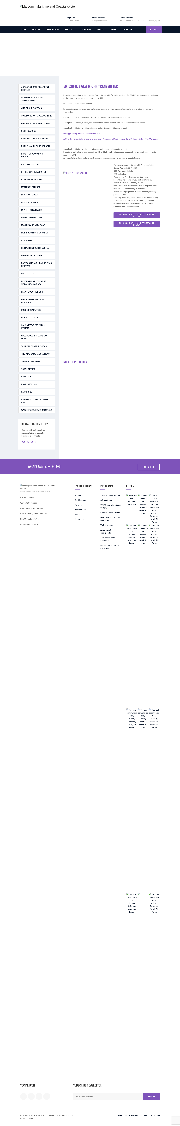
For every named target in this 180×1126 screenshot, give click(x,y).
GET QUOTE (154, 29)
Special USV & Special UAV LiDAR (34, 337)
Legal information (152, 1115)
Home (23, 29)
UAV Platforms (29, 384)
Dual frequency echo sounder (32, 155)
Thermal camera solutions (35, 354)
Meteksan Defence (30, 187)
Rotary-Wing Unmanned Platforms (33, 301)
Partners (69, 29)
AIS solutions (106, 500)
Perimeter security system (35, 248)
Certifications (52, 29)
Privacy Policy (135, 1115)
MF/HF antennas (29, 195)
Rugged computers (31, 310)
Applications (85, 29)
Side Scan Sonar (29, 317)
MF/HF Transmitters (31, 217)
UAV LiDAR (26, 377)
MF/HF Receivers (29, 202)
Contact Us (127, 29)
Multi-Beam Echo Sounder (34, 233)
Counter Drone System (110, 513)
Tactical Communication (34, 346)
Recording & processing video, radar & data (33, 282)
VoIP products (106, 525)
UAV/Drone (26, 392)
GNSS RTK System (30, 164)
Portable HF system (31, 255)
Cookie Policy (120, 1115)
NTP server (27, 240)
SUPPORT (101, 29)
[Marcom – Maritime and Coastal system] (49, 6)
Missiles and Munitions (33, 225)
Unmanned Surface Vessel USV (34, 401)
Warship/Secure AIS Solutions (36, 410)
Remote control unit (32, 292)
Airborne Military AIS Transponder (32, 99)
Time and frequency (31, 361)
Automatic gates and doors (35, 123)
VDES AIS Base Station (110, 495)
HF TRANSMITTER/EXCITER (33, 172)
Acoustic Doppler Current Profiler (35, 88)
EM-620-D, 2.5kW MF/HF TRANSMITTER (90, 86)
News (77, 514)
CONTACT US (148, 467)
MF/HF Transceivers (31, 210)
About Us (36, 29)
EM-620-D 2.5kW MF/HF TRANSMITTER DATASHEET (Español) (136, 224)
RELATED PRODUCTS (75, 362)
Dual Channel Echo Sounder (36, 146)
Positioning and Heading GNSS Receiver (36, 264)
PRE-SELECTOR (28, 274)
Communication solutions (34, 138)
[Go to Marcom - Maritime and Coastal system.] (21, 59)
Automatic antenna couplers (36, 116)
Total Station (28, 369)
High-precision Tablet (32, 179)
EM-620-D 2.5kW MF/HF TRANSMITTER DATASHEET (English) (136, 215)
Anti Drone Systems (31, 108)
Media (113, 29)
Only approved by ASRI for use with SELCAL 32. (82, 133)
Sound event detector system (33, 326)
